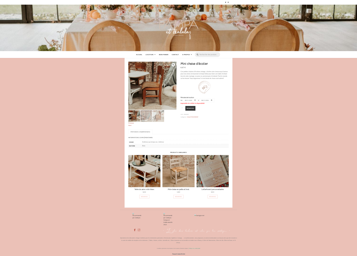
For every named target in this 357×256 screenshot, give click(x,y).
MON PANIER (163, 54)
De (181, 100)
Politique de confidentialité (194, 248)
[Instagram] (139, 229)
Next (129, 125)
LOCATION (149, 54)
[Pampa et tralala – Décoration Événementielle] (178, 28)
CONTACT (175, 54)
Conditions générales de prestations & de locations (168, 248)
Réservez (190, 108)
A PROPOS (186, 54)
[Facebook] (135, 229)
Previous (131, 123)
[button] (173, 64)
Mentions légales (184, 248)
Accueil (139, 54)
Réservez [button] (144, 196)
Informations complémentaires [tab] (140, 132)
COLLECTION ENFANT (192, 117)
